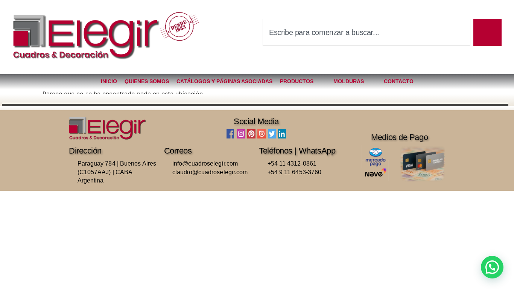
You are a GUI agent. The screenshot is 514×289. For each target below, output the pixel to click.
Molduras (348, 81)
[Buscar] (487, 32)
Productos (296, 81)
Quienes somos (147, 81)
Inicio (109, 81)
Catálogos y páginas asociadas (224, 81)
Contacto (399, 81)
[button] (492, 267)
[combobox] (366, 32)
